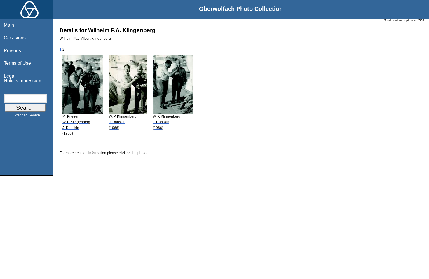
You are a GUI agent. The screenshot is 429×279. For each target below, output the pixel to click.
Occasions (15, 37)
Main (9, 24)
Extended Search (26, 115)
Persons (12, 50)
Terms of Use (17, 63)
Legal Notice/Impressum (22, 78)
